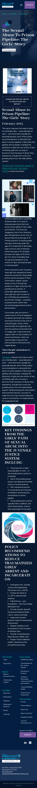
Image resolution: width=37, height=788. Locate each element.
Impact (5, 672)
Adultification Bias (27, 660)
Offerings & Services (7, 705)
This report (6, 357)
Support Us (24, 709)
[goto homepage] (7, 5)
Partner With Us (26, 705)
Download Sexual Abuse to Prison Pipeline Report (17, 101)
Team (5, 660)
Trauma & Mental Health (26, 688)
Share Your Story (26, 713)
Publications (7, 697)
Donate (29, 5)
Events (5, 710)
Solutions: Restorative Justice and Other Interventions (27, 680)
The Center (7, 657)
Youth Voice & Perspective (25, 694)
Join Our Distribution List (26, 722)
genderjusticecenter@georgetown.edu (15, 774)
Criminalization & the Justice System (26, 665)
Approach (6, 693)
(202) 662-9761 (7, 772)
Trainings (6, 714)
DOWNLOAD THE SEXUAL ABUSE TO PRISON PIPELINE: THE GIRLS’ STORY (18, 168)
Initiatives (6, 701)
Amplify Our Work (26, 717)
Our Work (6, 690)
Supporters (7, 663)
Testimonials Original (7, 681)
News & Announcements (9, 675)
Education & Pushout (25, 672)
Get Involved (25, 699)
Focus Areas (25, 657)
